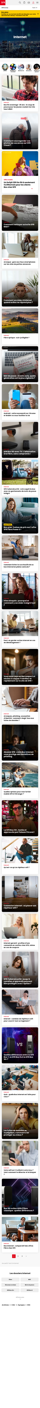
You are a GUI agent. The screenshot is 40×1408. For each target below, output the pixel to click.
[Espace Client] (33, 3)
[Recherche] (20, 3)
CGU (13, 1305)
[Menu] (38, 3)
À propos (21, 1305)
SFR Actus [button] (4, 8)
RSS (28, 1305)
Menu (37, 3)
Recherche (20, 3)
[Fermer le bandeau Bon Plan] (38, 14)
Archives (5, 1305)
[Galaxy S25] (20, 172)
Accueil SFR (2, 2)
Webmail (29, 3)
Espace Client (33, 3)
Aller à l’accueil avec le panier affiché (24, 3)
